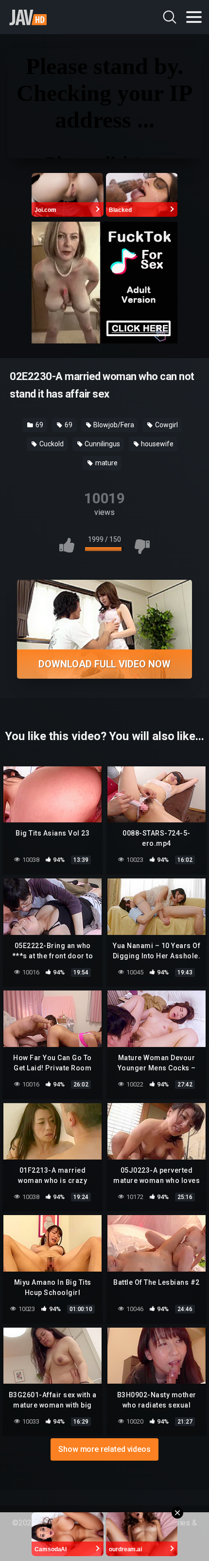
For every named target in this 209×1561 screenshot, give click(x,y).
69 (38, 425)
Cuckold (50, 444)
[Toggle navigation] (194, 17)
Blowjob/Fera (113, 425)
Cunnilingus (102, 444)
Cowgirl (165, 425)
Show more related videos (104, 1449)
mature (106, 463)
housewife (156, 444)
